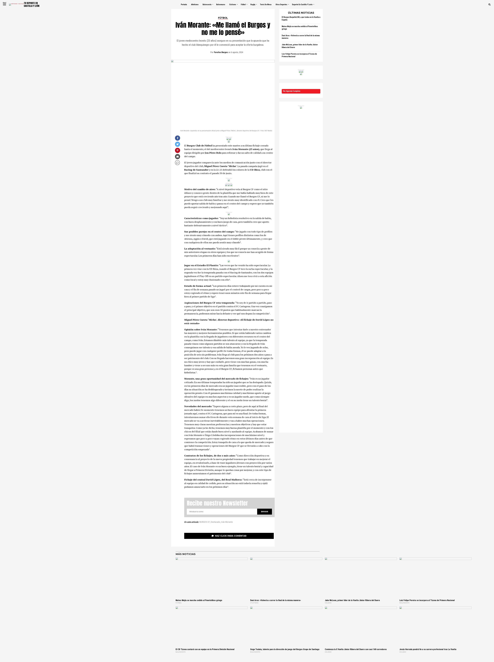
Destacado (215, 522)
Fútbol (243, 4)
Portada (184, 4)
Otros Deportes (281, 4)
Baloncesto (207, 4)
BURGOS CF (205, 522)
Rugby (252, 4)
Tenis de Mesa (265, 4)
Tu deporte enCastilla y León (31, 4)
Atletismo (195, 4)
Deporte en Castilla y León (302, 4)
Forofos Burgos (221, 52)
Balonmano (220, 4)
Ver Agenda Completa (291, 91)
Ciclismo (232, 4)
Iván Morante (227, 522)
